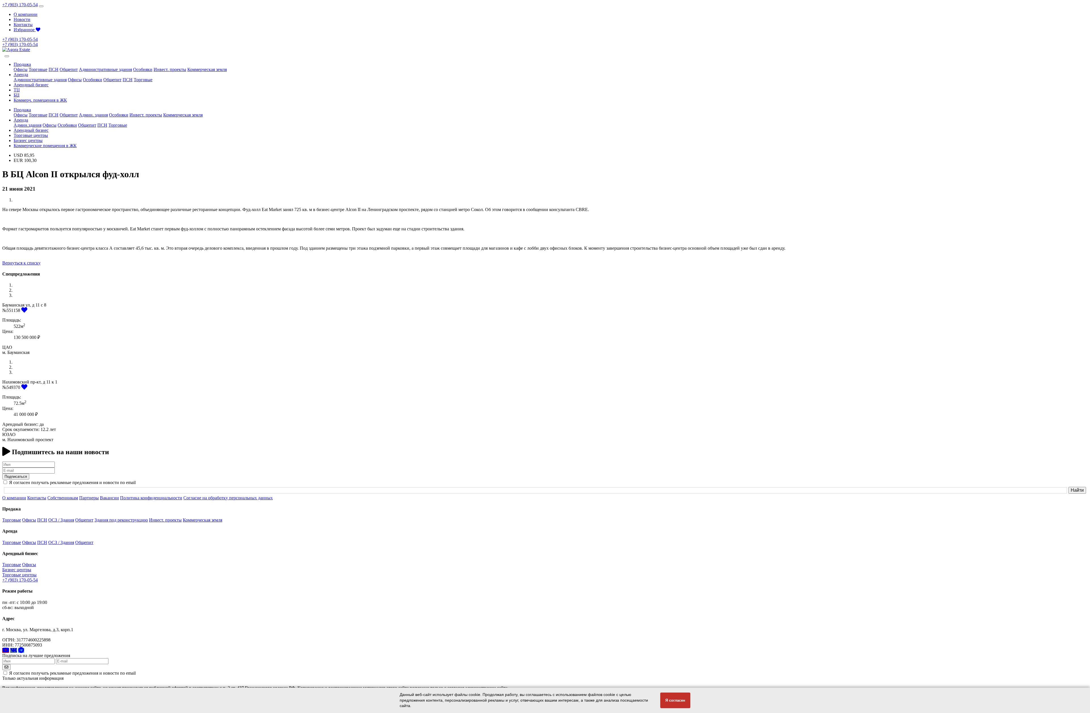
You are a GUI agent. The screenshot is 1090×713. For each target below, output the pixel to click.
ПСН (53, 69)
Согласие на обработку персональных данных (228, 497)
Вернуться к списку (21, 262)
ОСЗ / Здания (61, 520)
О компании (25, 14)
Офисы (21, 69)
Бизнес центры (28, 140)
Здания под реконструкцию (121, 520)
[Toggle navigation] (41, 6)
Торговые (38, 69)
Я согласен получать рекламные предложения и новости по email (72, 673)
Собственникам (62, 497)
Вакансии (109, 497)
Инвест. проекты (170, 69)
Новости (22, 19)
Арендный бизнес (31, 84)
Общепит (69, 69)
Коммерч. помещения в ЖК (40, 100)
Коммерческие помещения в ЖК (45, 145)
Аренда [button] (21, 74)
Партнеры (89, 497)
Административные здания (105, 69)
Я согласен (675, 700)
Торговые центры (31, 135)
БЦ (17, 95)
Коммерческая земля (207, 69)
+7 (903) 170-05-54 (20, 4)
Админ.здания (27, 125)
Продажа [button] (22, 64)
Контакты (23, 24)
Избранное (25, 29)
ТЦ (17, 89)
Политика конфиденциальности (151, 497)
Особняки (142, 69)
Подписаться (16, 476)
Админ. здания (93, 114)
